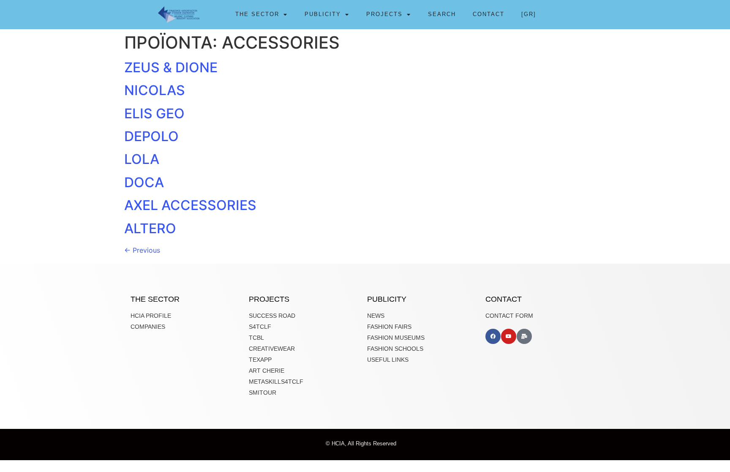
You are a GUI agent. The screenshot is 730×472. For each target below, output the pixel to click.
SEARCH (442, 14)
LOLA (141, 159)
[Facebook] (493, 336)
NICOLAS (154, 90)
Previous (142, 250)
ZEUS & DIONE (171, 67)
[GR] (528, 14)
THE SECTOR (257, 14)
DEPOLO (151, 136)
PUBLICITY (323, 14)
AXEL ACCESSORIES (190, 205)
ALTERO (150, 228)
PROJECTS (384, 14)
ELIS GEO (154, 113)
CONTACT (488, 14)
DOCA (144, 182)
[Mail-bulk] (524, 336)
